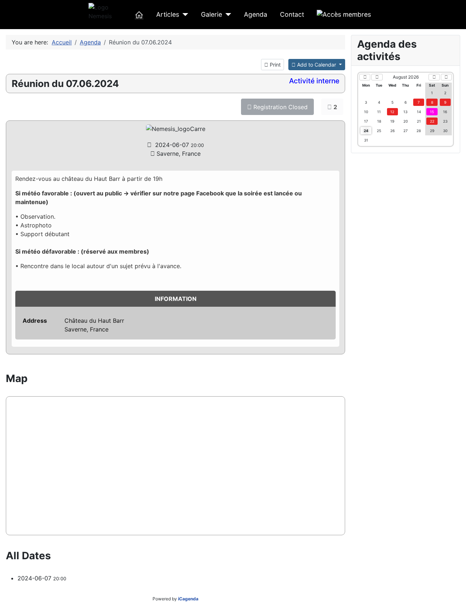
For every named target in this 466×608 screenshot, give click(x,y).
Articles (167, 14)
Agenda (255, 14)
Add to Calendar (316, 64)
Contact (292, 14)
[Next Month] (434, 77)
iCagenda (188, 598)
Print (274, 64)
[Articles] (183, 14)
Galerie (211, 14)
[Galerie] (226, 14)
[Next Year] (446, 77)
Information (176, 298)
